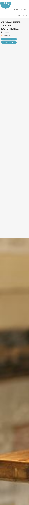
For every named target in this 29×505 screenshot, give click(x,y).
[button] (15, 3)
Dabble (8, 32)
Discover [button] (24, 3)
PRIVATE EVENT (9, 39)
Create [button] (16, 9)
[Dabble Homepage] (6, 5)
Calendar (23, 9)
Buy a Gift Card (9, 42)
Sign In (20, 15)
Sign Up (25, 15)
